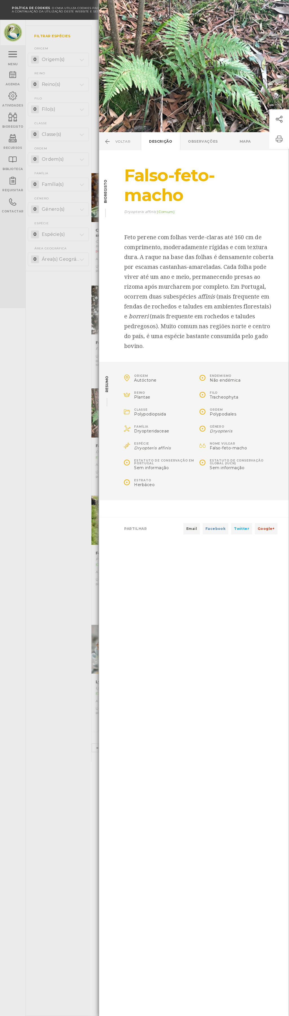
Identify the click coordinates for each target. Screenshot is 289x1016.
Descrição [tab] (160, 141)
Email (191, 529)
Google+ (266, 529)
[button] (279, 119)
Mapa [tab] (245, 141)
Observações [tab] (203, 141)
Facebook (215, 529)
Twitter (241, 529)
